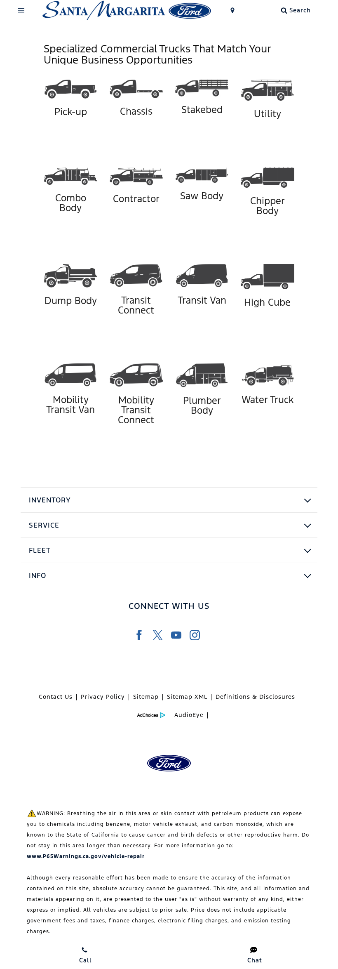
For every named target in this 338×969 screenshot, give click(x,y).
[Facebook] (139, 635)
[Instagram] (195, 635)
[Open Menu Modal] (21, 10)
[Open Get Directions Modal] (232, 10)
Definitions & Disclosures (255, 696)
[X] (157, 635)
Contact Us (56, 696)
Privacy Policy (103, 696)
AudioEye (189, 715)
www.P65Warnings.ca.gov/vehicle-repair (86, 856)
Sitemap (146, 696)
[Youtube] (176, 635)
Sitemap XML (187, 696)
